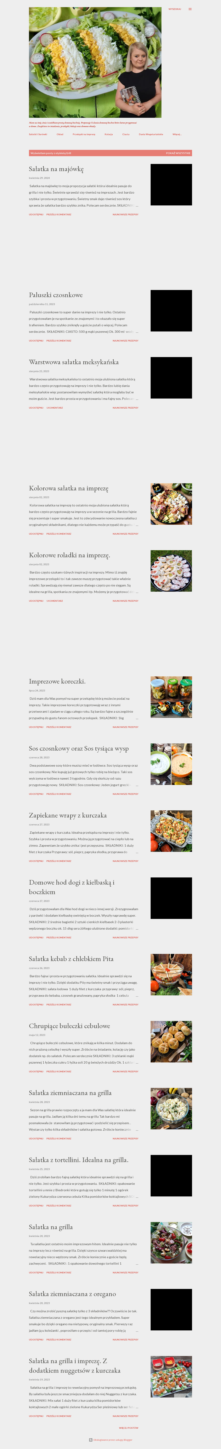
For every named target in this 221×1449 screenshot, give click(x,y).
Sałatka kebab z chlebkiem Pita (71, 958)
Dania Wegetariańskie (151, 134)
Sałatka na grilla (51, 1226)
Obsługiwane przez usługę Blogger (112, 1439)
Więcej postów (128, 1427)
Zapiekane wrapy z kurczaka (68, 815)
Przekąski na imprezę (84, 134)
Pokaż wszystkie (178, 153)
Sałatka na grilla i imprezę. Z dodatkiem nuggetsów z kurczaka (75, 1365)
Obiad (60, 134)
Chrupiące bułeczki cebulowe (69, 1025)
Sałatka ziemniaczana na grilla (70, 1092)
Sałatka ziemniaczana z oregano (72, 1293)
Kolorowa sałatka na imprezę (68, 488)
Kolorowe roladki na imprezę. (69, 554)
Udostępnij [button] (36, 214)
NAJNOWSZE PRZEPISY (125, 214)
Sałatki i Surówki (38, 134)
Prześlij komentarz (58, 214)
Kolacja (109, 134)
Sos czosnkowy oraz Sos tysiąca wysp (79, 748)
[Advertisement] (83, 253)
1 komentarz (54, 407)
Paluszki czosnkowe (56, 294)
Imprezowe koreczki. (57, 681)
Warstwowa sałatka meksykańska (74, 361)
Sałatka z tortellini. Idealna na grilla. (79, 1159)
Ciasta (125, 134)
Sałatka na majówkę (56, 168)
